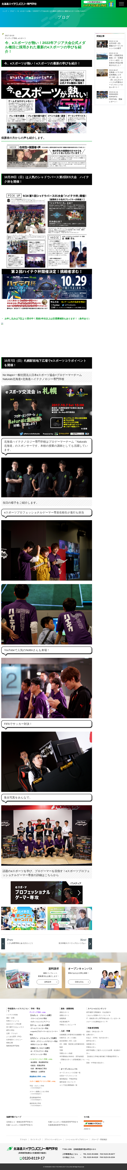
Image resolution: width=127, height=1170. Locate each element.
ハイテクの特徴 (12, 1015)
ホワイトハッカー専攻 (39, 1054)
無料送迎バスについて (68, 1082)
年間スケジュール (12, 1021)
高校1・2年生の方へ (93, 1031)
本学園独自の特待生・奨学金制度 (72, 1056)
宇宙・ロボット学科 (37, 1087)
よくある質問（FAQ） (14, 1036)
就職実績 (63, 1018)
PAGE (121, 1164)
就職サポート (64, 1015)
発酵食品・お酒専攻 (38, 1072)
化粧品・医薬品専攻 (38, 1065)
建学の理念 (10, 1030)
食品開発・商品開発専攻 (39, 1062)
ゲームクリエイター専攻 (39, 1028)
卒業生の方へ (91, 1047)
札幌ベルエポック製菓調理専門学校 (62, 1122)
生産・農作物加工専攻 (39, 1068)
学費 (61, 1050)
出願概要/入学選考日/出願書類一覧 (72, 1035)
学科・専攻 (35, 1008)
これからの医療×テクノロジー (97, 1015)
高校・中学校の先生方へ (95, 1063)
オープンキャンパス (69, 1069)
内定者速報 (64, 1022)
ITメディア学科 (11, 38)
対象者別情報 (93, 1028)
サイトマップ (35, 1139)
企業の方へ (90, 1035)
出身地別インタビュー (14, 1040)
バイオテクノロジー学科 (41, 1059)
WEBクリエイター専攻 (39, 1044)
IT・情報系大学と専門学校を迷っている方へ (102, 1018)
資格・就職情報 (67, 1008)
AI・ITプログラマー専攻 (39, 1051)
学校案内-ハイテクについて (18, 1009)
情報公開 (9, 1043)
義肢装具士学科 (36, 1104)
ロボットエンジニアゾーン (40, 1022)
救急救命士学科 (38, 1076)
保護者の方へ (91, 1044)
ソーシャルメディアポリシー (76, 1139)
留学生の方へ (91, 1041)
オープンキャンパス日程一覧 (70, 1073)
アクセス (23, 1139)
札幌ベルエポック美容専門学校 (18, 1125)
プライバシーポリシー (53, 1139)
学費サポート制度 (66, 1053)
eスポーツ (22, 38)
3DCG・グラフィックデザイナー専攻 (44, 1041)
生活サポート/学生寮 (13, 1024)
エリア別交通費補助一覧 (68, 1085)
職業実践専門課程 (12, 1046)
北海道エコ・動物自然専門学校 (18, 1122)
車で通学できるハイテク (15, 1027)
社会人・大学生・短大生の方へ (97, 1038)
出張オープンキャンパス (68, 1076)
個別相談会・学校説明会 (68, 1079)
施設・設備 (10, 1018)
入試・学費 (65, 1031)
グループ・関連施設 (99, 1139)
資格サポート (64, 1012)
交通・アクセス (12, 1033)
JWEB (86, 1129)
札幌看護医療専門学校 (57, 1125)
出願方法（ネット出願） (68, 1038)
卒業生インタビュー (67, 1025)
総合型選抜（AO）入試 (68, 1041)
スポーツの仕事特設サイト (96, 1022)
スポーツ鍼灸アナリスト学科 (43, 1081)
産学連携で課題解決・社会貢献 (97, 1012)
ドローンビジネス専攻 (39, 1018)
